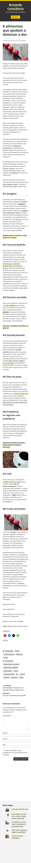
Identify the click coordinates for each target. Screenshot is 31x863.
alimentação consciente (11, 664)
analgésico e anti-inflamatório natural (15, 212)
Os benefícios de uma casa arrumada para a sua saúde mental (19, 824)
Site (4, 745)
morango (13, 532)
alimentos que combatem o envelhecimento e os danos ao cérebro (13, 266)
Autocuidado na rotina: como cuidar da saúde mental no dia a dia (19, 816)
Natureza (19, 654)
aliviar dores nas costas (10, 402)
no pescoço (22, 402)
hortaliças (14, 173)
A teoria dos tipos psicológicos (17, 837)
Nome (5, 733)
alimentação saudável (11, 668)
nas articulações (8, 405)
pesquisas (14, 677)
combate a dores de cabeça (12, 482)
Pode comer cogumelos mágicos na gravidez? (19, 831)
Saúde (6, 658)
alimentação (9, 661)
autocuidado (8, 671)
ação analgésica (10, 305)
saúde (21, 677)
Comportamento (9, 654)
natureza (6, 677)
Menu (16, 17)
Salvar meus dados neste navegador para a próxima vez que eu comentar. (15, 752)
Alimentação (9, 651)
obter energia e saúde (10, 184)
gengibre (22, 204)
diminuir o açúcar (8, 168)
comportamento (9, 674)
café (13, 495)
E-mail (5, 739)
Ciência (17, 651)
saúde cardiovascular (21, 394)
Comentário (7, 716)
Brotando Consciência (15, 7)
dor (23, 73)
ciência (16, 671)
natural (22, 674)
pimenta (6, 312)
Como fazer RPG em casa (20, 809)
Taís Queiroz (23, 40)
